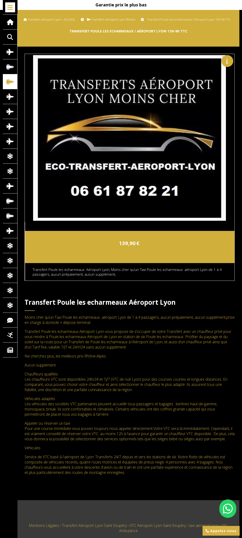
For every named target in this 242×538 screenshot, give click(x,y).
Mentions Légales (44, 525)
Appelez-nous (223, 531)
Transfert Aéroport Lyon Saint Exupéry (95, 525)
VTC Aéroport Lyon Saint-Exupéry (158, 525)
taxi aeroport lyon (204, 525)
